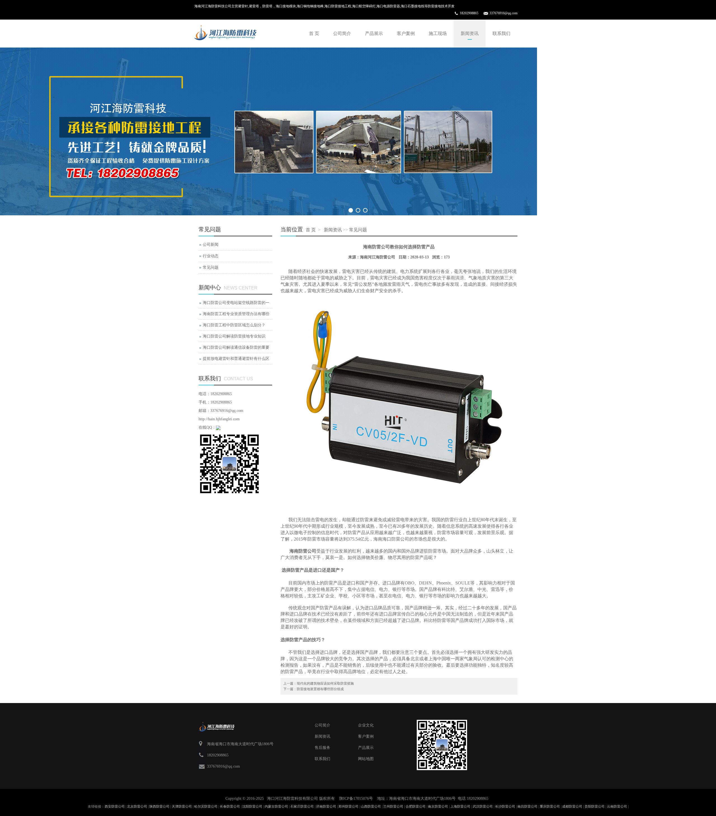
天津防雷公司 (182, 806)
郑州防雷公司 (348, 806)
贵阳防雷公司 (595, 806)
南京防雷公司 (438, 806)
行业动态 (210, 256)
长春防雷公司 (230, 806)
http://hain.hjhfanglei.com (219, 419)
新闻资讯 (470, 33)
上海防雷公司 (460, 806)
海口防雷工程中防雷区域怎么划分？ (234, 325)
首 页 (314, 33)
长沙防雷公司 (505, 806)
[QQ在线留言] (218, 427)
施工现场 (438, 33)
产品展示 (374, 33)
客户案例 (406, 33)
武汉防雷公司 (483, 806)
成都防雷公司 (572, 806)
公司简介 (342, 33)
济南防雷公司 (326, 806)
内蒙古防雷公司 (276, 806)
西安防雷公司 (115, 806)
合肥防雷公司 (416, 806)
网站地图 (366, 759)
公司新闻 (210, 244)
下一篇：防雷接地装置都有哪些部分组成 (313, 689)
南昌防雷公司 (527, 806)
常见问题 (358, 229)
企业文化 (366, 725)
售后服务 (322, 748)
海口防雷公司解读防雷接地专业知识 (234, 336)
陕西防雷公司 (159, 806)
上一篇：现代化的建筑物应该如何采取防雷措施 (318, 683)
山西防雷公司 (371, 806)
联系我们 (501, 33)
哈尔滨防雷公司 (206, 806)
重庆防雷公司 (550, 806)
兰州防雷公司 (393, 806)
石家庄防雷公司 (302, 806)
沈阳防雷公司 (252, 806)
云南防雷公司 (617, 806)
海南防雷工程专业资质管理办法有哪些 (236, 314)
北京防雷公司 (137, 806)
